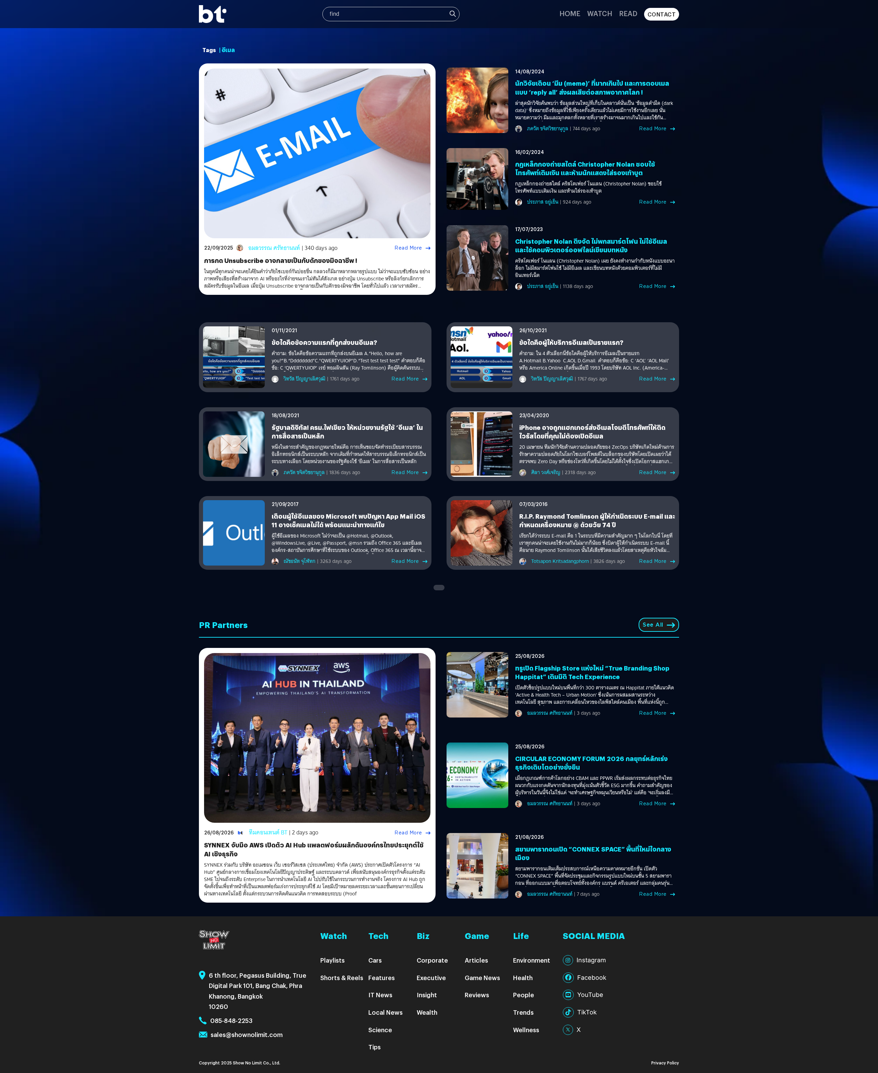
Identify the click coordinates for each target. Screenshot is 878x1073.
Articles (476, 960)
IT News (380, 994)
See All (653, 625)
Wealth (427, 1012)
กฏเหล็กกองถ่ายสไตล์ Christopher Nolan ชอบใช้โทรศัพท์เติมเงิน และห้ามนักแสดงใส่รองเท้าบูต (585, 168)
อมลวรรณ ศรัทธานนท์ (274, 248)
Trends (523, 1012)
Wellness (526, 1029)
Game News (482, 977)
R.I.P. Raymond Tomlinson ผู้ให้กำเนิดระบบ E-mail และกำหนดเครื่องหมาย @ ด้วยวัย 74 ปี (597, 520)
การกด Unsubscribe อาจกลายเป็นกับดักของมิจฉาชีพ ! (280, 260)
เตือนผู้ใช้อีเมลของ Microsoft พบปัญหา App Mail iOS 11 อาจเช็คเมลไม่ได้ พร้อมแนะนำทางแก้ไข (348, 520)
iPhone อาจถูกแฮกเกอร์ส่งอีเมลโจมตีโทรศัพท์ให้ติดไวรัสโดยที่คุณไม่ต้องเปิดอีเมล (592, 431)
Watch (599, 13)
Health (523, 977)
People (523, 994)
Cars (375, 960)
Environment (531, 960)
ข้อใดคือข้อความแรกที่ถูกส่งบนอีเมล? (324, 342)
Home (569, 13)
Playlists (332, 960)
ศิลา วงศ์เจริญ (545, 472)
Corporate (432, 960)
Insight (427, 994)
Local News (385, 1012)
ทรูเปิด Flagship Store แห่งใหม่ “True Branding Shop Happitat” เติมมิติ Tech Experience (592, 672)
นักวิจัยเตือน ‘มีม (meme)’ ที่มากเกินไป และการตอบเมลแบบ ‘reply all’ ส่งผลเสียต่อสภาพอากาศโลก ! (592, 87)
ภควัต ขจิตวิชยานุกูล (547, 128)
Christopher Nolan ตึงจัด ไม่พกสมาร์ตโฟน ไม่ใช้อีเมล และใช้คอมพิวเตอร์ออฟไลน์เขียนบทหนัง (591, 245)
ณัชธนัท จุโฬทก (300, 561)
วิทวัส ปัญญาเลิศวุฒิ (304, 378)
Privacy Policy (665, 1062)
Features (381, 977)
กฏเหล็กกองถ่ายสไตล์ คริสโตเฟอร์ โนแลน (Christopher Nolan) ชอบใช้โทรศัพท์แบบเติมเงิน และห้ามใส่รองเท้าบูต (588, 187)
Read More (408, 248)
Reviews (477, 994)
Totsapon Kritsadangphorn (560, 561)
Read (628, 13)
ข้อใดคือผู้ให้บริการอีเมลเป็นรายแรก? (571, 342)
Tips (374, 1046)
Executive (431, 977)
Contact (662, 14)
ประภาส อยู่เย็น (542, 201)
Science (380, 1029)
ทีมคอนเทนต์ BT (268, 832)
